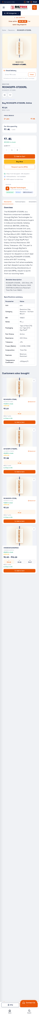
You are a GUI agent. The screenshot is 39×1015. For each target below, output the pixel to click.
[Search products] (34, 7)
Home (4, 30)
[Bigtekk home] (19, 7)
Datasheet (32, 401)
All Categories (11, 13)
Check (32, 74)
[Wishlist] (10, 95)
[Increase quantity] (17, 150)
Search (29, 1013)
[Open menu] (3, 7)
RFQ (11, 1005)
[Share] (4, 95)
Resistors (11, 30)
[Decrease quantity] (6, 150)
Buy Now (19, 162)
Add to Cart (20, 156)
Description (8, 202)
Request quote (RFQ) (19, 167)
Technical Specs (20, 202)
